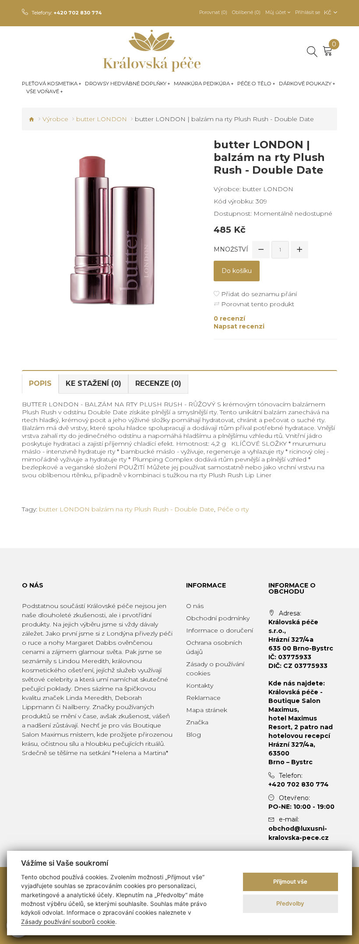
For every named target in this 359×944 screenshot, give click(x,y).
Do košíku (237, 271)
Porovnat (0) (213, 12)
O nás (195, 606)
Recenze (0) (158, 383)
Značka (197, 722)
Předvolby (290, 903)
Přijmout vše (290, 881)
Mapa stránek (206, 710)
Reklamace (203, 698)
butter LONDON (101, 119)
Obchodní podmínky (218, 618)
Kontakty (199, 685)
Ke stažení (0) (93, 383)
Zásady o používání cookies (215, 668)
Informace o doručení (219, 630)
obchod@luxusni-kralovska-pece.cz (298, 833)
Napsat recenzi (239, 326)
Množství (231, 249)
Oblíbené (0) (246, 12)
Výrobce (55, 119)
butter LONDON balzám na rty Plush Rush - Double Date (126, 509)
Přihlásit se (307, 12)
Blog (193, 734)
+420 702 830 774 (77, 13)
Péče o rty (233, 509)
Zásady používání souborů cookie (68, 921)
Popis (40, 383)
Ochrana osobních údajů (214, 647)
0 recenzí (229, 318)
